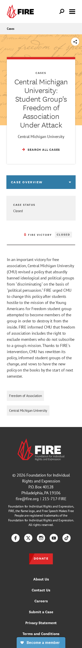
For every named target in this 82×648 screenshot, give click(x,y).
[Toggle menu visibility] (72, 11)
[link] (21, 11)
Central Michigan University (28, 410)
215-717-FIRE (54, 498)
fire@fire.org (27, 498)
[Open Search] (62, 11)
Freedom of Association (25, 396)
